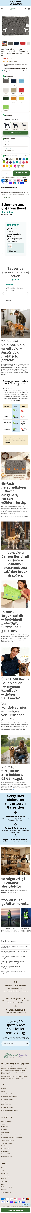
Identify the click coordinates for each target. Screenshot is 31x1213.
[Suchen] (25, 9)
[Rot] (27, 162)
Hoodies (3, 1146)
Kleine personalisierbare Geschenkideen (12, 1135)
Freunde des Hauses (7, 1107)
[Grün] (27, 159)
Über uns (3, 1088)
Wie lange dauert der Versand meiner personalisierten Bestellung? (12, 962)
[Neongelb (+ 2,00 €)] (11, 165)
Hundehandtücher (6, 1154)
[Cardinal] (7, 162)
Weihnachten (4, 1126)
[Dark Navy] (20, 159)
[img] (15, 279)
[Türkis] (17, 162)
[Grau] (10, 159)
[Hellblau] (13, 162)
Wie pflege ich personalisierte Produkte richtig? (13, 957)
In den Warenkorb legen (21, 173)
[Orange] (4, 165)
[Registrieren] (27, 1043)
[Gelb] (7, 165)
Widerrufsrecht (5, 1176)
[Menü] (2, 9)
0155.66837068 (7, 991)
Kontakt (3, 1167)
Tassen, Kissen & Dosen (7, 1140)
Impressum (4, 1189)
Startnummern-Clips (6, 1156)
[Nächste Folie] (28, 920)
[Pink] (23, 162)
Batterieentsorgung (6, 1187)
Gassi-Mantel (5, 1132)
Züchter (3, 1184)
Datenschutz (4, 1173)
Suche (3, 1091)
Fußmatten (4, 1129)
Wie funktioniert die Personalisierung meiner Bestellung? (14, 947)
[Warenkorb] (29, 9)
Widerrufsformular (6, 1192)
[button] (3, 293)
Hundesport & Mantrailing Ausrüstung (11, 1137)
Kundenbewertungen (7, 1099)
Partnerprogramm (6, 1104)
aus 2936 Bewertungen (15, 281)
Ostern (3, 1124)
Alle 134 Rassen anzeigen (14, 132)
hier (22, 1002)
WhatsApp (25, 991)
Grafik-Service (5, 1102)
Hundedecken (5, 1151)
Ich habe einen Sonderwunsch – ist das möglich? (13, 972)
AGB (2, 1170)
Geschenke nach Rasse (7, 1094)
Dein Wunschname (7, 142)
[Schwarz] (7, 159)
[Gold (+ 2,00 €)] (22, 165)
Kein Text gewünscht (10, 150)
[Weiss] (4, 159)
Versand (3, 1178)
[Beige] (13, 159)
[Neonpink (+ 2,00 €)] (14, 165)
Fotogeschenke (5, 1148)
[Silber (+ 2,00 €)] (18, 165)
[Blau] (23, 159)
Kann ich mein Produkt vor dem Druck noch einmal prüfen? (14, 952)
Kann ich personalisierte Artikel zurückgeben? (10, 967)
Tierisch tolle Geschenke (12, 1206)
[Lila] (10, 162)
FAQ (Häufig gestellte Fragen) (9, 1110)
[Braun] (17, 159)
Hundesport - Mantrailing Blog (9, 1096)
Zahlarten (4, 1181)
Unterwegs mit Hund (6, 1143)
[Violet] (20, 162)
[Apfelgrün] (4, 162)
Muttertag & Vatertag (7, 1121)
